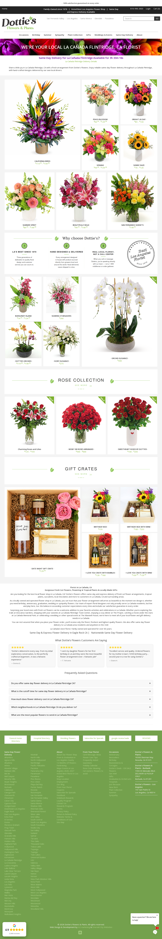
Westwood (35, 903)
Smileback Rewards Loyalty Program (65, 799)
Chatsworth (9, 795)
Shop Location (63, 779)
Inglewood (9, 854)
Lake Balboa (9, 868)
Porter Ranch (36, 787)
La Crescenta (10, 862)
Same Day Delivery (124, 35)
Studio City (35, 827)
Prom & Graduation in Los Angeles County (66, 758)
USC (32, 860)
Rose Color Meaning (91, 768)
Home (4, 8)
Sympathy (59, 35)
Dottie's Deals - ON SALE (120, 768)
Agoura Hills (9, 760)
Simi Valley (35, 817)
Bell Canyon (9, 776)
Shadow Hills (36, 806)
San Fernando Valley (55, 18)
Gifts (88, 35)
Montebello (9, 906)
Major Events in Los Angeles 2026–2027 (65, 769)
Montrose (8, 909)
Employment (62, 781)
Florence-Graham (11, 825)
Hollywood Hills (11, 849)
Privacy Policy (63, 811)
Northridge (35, 763)
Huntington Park (11, 852)
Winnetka (35, 906)
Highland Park (10, 844)
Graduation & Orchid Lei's (120, 779)
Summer (47, 35)
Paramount (35, 773)
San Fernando (36, 795)
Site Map (60, 822)
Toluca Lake (36, 846)
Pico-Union (35, 781)
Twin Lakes (35, 854)
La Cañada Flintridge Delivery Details (81, 61)
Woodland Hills (37, 909)
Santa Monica (86, 18)
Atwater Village (11, 768)
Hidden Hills (9, 841)
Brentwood (9, 784)
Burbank (8, 787)
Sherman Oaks (37, 808)
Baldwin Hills (9, 771)
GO (157, 18)
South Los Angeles (39, 822)
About (139, 35)
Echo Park (8, 817)
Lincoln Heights (11, 876)
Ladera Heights (11, 865)
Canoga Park (9, 792)
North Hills (35, 757)
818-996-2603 (136, 8)
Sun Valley (35, 830)
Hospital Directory (42, 738)
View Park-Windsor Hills (41, 879)
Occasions (24, 35)
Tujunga (34, 852)
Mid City (7, 900)
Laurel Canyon (10, 873)
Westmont (35, 900)
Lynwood (8, 887)
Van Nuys (35, 871)
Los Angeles (72, 18)
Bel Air (7, 773)
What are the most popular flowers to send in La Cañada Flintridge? (81, 715)
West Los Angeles (38, 892)
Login (148, 8)
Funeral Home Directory (15, 739)
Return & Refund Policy (67, 814)
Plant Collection (75, 35)
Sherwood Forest (38, 811)
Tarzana (34, 838)
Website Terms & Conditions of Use (64, 818)
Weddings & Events (103, 35)
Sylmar (33, 835)
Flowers (112, 771)
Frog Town (9, 827)
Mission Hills (9, 903)
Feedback (61, 795)
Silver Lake (35, 814)
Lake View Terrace (12, 871)
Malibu (7, 892)
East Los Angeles (11, 814)
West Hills (35, 887)
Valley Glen (35, 865)
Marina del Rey (10, 898)
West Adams (36, 884)
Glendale (98, 18)
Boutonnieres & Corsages (116, 764)
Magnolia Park (10, 890)
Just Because (114, 784)
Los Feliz (8, 884)
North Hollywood (38, 760)
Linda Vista (9, 879)
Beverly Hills (9, 779)
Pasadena (109, 18)
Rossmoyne (36, 792)
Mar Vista (8, 895)
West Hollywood (38, 890)
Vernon (34, 876)
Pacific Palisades (38, 765)
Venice (33, 873)
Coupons (60, 790)
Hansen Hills (9, 838)
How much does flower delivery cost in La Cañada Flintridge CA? (81, 699)
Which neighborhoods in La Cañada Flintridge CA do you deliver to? (81, 707)
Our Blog (60, 784)
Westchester (36, 895)
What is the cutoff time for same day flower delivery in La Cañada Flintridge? (81, 691)
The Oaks (35, 841)
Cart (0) (157, 8)
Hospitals (113, 781)
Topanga (34, 849)
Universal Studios (38, 857)
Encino (7, 822)
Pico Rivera (35, 779)
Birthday (36, 35)
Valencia (34, 862)
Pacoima (34, 768)
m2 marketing (84, 927)
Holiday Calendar (90, 765)
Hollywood (9, 846)
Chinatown (8, 798)
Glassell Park (10, 830)
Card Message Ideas (92, 754)
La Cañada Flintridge (13, 860)
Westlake (35, 898)
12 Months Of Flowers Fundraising (66, 764)
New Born (113, 787)
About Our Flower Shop (67, 754)
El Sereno (8, 819)
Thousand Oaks (37, 844)
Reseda (34, 790)
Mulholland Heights (12, 914)
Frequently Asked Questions (90, 761)
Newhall (34, 754)
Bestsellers (114, 757)
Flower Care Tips (90, 757)
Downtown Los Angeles (14, 808)
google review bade (120, 738)
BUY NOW (42, 117)
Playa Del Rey (37, 784)
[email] (80, 932)
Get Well (113, 773)
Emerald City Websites (102, 927)
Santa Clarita (36, 800)
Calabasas (8, 790)
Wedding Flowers (68, 738)
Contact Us (61, 803)
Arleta (7, 765)
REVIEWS (146, 738)
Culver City (9, 800)
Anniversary (114, 754)
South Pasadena (38, 825)
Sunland (34, 833)
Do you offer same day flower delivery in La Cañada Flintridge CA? (81, 683)
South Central (36, 819)
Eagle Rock (9, 811)
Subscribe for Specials (94, 738)
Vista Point (35, 881)
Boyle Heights (10, 781)
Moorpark (8, 911)
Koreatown (9, 857)
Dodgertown (10, 806)
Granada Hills (10, 835)
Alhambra (8, 757)
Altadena (8, 763)
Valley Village (36, 868)
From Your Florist (64, 787)
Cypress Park (10, 803)
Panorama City (37, 771)
